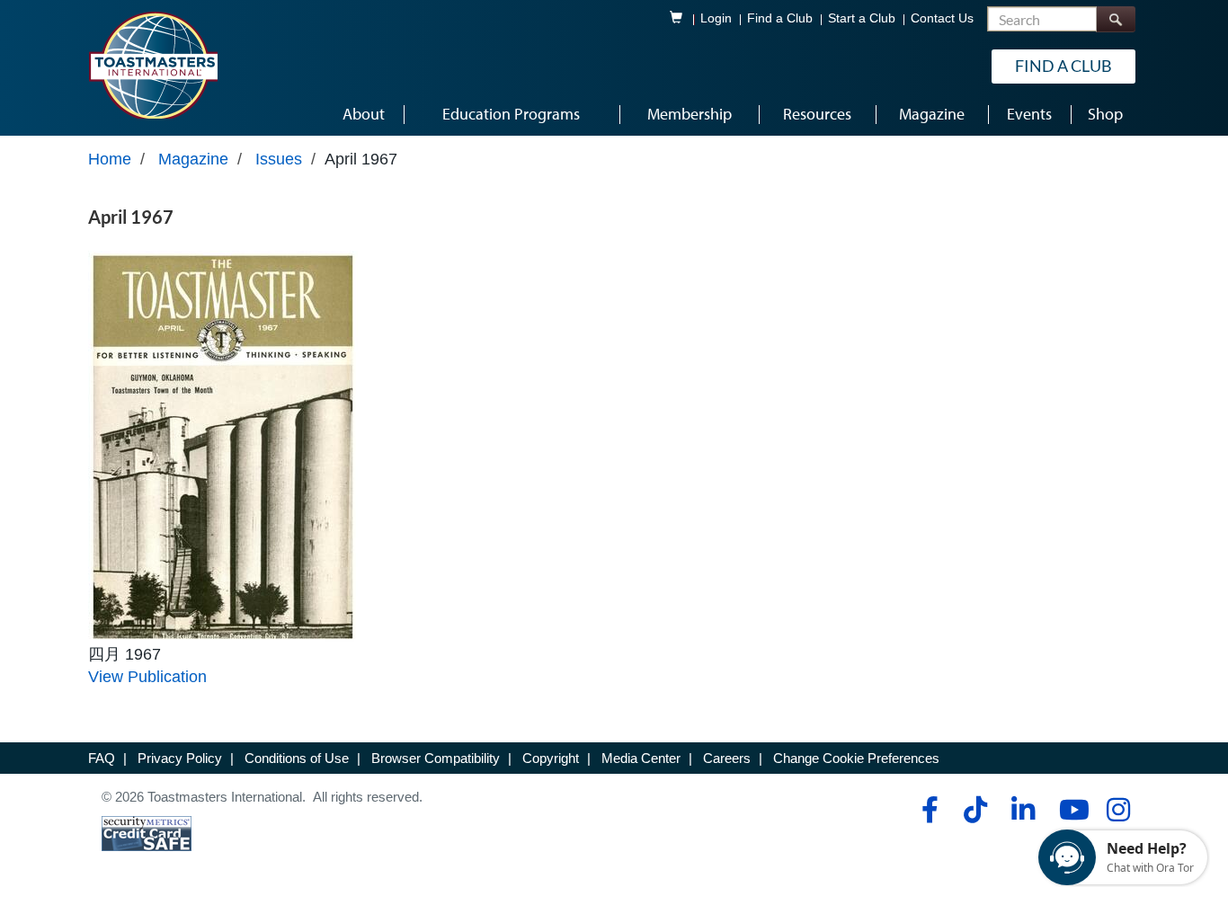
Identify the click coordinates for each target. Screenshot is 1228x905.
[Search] (1115, 19)
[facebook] (927, 809)
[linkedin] (1022, 809)
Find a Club (780, 18)
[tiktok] (975, 809)
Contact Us (942, 18)
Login (716, 18)
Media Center (641, 758)
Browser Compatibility (435, 758)
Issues (278, 159)
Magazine (193, 159)
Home (109, 159)
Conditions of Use (297, 758)
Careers (727, 758)
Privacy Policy (180, 758)
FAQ (101, 758)
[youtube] (1070, 809)
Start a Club (861, 18)
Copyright (550, 758)
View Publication (147, 677)
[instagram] (1118, 809)
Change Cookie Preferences (856, 758)
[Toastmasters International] (153, 65)
